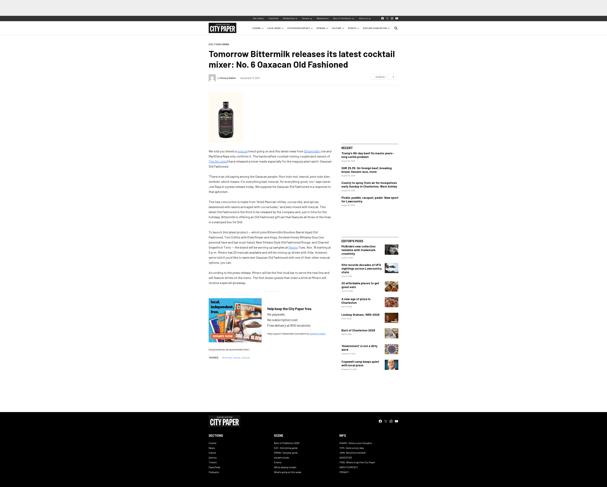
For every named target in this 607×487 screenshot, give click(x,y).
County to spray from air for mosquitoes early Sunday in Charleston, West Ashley (369, 184)
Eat (211, 44)
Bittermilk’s (312, 151)
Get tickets (258, 18)
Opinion (213, 457)
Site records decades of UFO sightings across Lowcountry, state (361, 268)
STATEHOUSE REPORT (298, 28)
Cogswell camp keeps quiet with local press (360, 363)
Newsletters (322, 18)
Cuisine (212, 442)
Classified (273, 18)
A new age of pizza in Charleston (356, 300)
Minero (293, 247)
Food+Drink (221, 44)
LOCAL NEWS (274, 28)
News (212, 447)
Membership (288, 18)
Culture (212, 452)
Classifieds (214, 467)
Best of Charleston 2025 (286, 442)
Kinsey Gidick (228, 77)
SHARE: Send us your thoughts (355, 442)
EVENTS (352, 28)
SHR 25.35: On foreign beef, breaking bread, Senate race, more (366, 169)
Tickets (213, 462)
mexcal (236, 357)
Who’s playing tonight (285, 467)
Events (278, 462)
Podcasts (214, 472)
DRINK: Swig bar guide (286, 452)
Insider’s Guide (281, 457)
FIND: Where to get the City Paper (357, 462)
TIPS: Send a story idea (351, 447)
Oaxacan (245, 357)
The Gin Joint (218, 161)
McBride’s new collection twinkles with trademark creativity (358, 249)
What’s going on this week (287, 472)
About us (363, 18)
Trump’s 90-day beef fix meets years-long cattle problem (367, 155)
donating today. (318, 333)
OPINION (320, 28)
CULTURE (336, 28)
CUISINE (256, 28)
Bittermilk (227, 357)
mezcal (242, 151)
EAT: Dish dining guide (285, 447)
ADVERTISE (345, 457)
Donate (305, 18)
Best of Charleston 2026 (358, 330)
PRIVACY (344, 472)
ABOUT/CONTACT (348, 467)
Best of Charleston (342, 18)
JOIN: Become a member (352, 452)
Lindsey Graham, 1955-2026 (360, 314)
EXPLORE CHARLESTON (375, 28)
